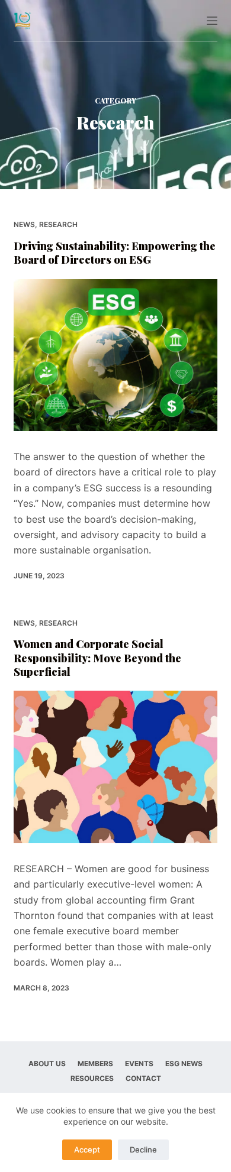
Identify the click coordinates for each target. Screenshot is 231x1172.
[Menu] (212, 20)
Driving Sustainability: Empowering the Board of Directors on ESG (115, 253)
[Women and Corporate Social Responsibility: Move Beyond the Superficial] (115, 767)
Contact (143, 1078)
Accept (87, 1149)
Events (139, 1063)
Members (95, 1063)
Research (58, 224)
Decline (143, 1149)
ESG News (184, 1063)
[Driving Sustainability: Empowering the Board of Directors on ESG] (115, 355)
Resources (92, 1078)
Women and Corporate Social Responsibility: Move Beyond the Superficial (97, 658)
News (24, 224)
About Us (47, 1063)
